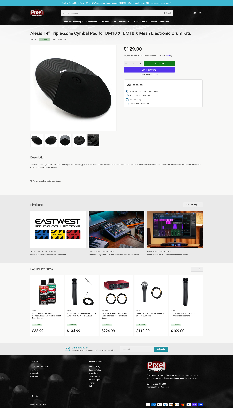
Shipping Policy (95, 370)
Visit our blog (191, 205)
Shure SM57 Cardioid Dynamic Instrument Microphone (183, 314)
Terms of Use (94, 376)
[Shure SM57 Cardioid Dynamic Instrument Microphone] (186, 292)
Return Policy (94, 373)
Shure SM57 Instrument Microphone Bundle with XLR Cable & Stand (81, 314)
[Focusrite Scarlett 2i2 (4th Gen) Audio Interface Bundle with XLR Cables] (116, 292)
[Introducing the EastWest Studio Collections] (58, 229)
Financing (92, 383)
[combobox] (117, 13)
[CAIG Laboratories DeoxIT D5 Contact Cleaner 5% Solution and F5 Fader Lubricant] (47, 292)
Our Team (34, 370)
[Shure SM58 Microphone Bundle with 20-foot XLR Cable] (151, 292)
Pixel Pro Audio (41, 404)
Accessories (139, 22)
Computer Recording (72, 22)
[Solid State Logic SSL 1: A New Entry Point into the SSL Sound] (116, 229)
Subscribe (161, 349)
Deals (152, 22)
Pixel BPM (34, 376)
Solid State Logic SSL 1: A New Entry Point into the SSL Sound (114, 255)
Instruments (124, 22)
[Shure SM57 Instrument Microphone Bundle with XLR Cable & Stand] (82, 292)
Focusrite (105, 310)
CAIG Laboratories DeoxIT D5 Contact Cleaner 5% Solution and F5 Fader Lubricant (46, 315)
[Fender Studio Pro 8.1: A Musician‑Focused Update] (175, 229)
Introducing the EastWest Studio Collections (48, 255)
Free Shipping (135, 100)
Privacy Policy (94, 367)
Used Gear (164, 22)
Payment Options (95, 380)
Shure (69, 310)
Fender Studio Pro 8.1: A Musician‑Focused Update (167, 255)
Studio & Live (108, 22)
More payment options (149, 74)
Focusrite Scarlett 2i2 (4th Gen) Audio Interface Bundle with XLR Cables (114, 315)
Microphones (91, 22)
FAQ (90, 386)
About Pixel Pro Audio (39, 367)
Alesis (33, 39)
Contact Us (34, 373)
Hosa (34, 310)
